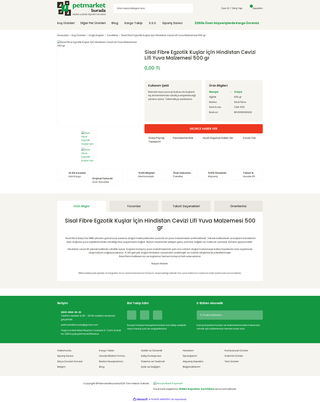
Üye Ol (225, 8)
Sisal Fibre (240, 102)
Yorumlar (134, 206)
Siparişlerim (190, 356)
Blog (114, 23)
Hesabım (188, 350)
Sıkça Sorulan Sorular (70, 361)
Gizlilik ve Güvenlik (151, 350)
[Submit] (257, 315)
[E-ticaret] (159, 399)
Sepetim (258, 8)
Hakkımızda (64, 350)
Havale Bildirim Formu (112, 356)
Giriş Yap (237, 8)
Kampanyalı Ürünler (236, 350)
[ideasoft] (140, 399)
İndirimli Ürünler (234, 356)
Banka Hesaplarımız (111, 361)
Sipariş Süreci (172, 23)
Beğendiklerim (191, 367)
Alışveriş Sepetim (193, 361)
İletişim (61, 367)
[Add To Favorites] (181, 138)
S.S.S (152, 23)
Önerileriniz (238, 206)
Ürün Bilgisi (82, 206)
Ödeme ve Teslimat (153, 361)
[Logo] (81, 8)
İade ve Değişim (150, 367)
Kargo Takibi (106, 350)
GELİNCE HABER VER (203, 129)
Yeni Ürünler (232, 361)
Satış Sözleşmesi (151, 356)
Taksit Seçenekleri (186, 206)
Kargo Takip (133, 23)
